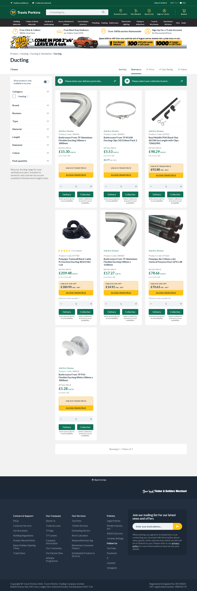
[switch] (46, 81)
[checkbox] (14, 96)
